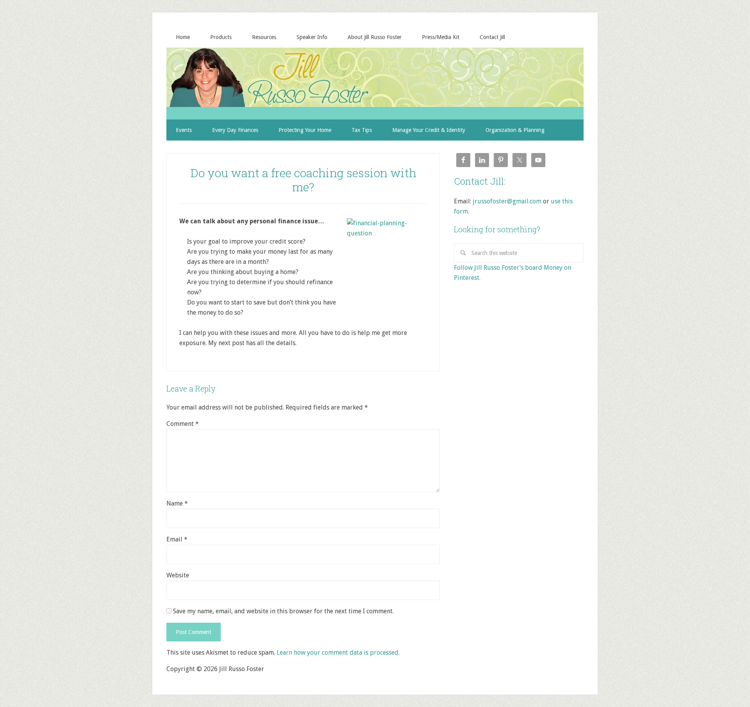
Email (177, 539)
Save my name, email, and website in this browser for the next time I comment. (283, 611)
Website (177, 575)
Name (177, 503)
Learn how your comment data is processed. (338, 652)
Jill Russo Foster (375, 77)
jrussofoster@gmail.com (507, 201)
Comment (182, 423)
